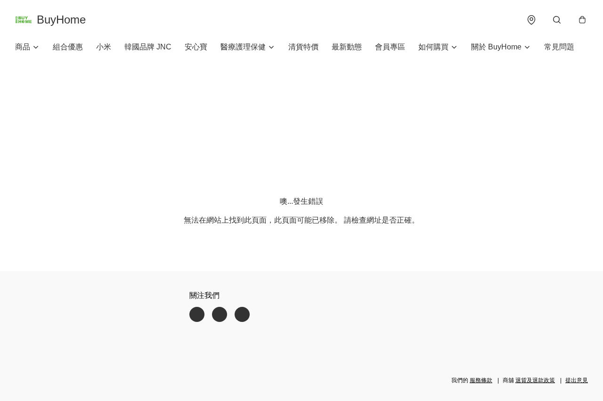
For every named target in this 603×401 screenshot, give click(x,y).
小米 (103, 47)
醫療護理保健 (243, 47)
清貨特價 (303, 47)
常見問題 (559, 47)
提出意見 (576, 380)
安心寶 (196, 47)
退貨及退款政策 (535, 380)
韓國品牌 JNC (147, 47)
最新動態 (347, 47)
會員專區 (390, 47)
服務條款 (481, 380)
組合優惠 (68, 47)
